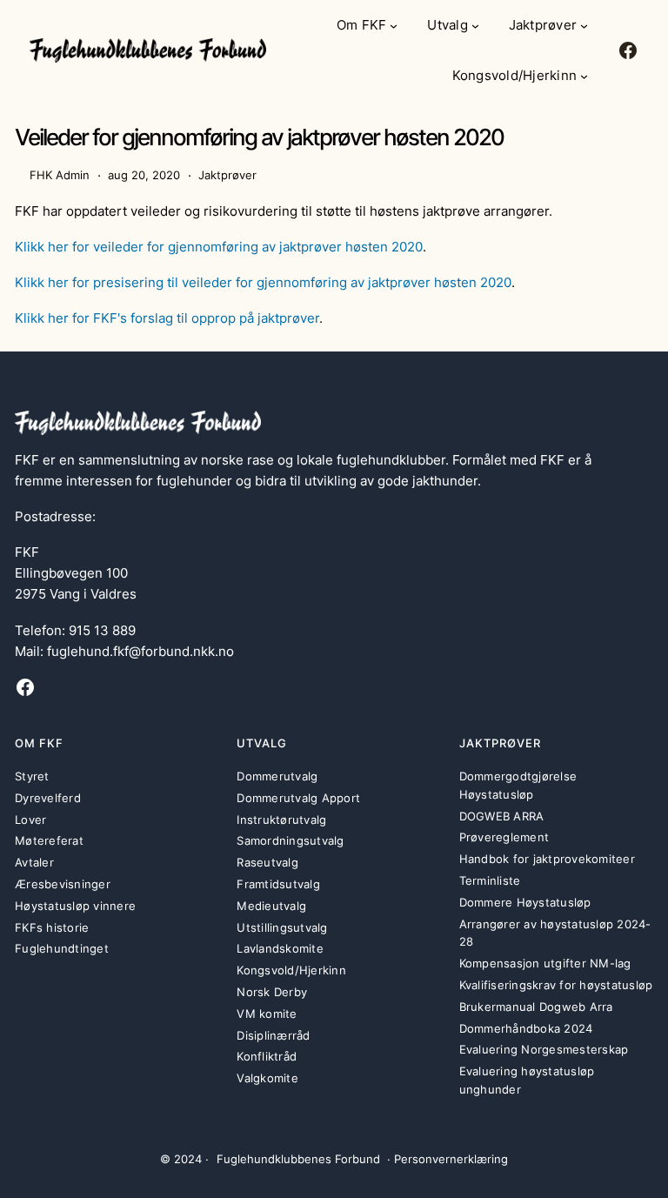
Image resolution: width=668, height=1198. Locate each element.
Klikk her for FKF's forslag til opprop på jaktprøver (167, 318)
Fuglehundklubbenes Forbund (298, 1159)
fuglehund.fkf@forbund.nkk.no (140, 651)
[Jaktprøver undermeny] (584, 26)
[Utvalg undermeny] (475, 26)
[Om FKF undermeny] (393, 26)
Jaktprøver (227, 175)
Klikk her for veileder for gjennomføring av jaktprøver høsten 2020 (219, 246)
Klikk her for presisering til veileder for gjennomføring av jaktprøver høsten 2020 (263, 282)
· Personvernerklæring (447, 1159)
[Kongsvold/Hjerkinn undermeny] (584, 76)
